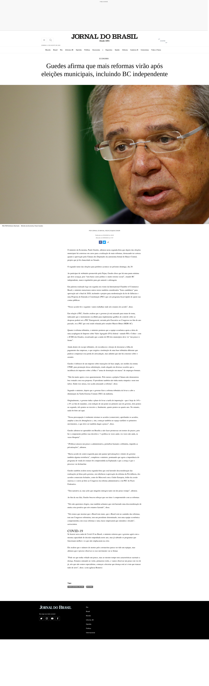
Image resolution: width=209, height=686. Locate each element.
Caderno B (134, 50)
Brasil (55, 50)
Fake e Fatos (156, 50)
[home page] (104, 36)
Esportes (109, 50)
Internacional (90, 632)
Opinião (79, 50)
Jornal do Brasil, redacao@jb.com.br (106, 230)
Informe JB (69, 50)
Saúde (117, 50)
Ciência (125, 50)
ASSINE (162, 41)
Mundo (48, 50)
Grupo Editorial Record (75, 586)
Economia (96, 50)
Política (87, 50)
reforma (89, 586)
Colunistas (145, 50)
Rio (61, 50)
